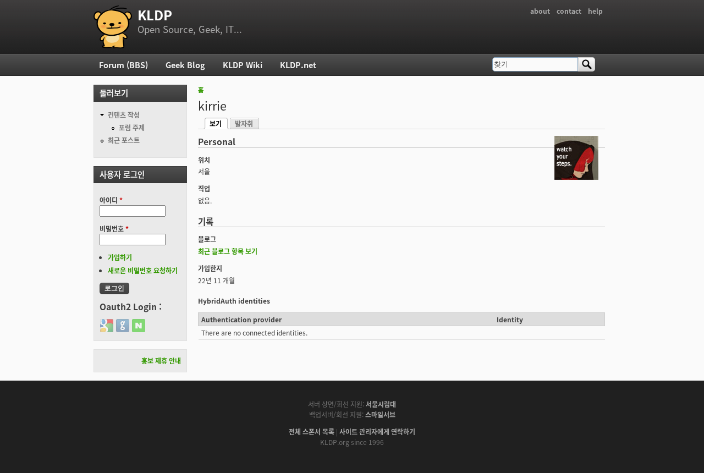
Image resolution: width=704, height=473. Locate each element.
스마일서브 (380, 414)
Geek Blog (185, 64)
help (595, 10)
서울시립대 (381, 404)
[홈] (113, 27)
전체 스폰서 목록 (311, 431)
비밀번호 (114, 228)
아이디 (111, 200)
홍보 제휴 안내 (161, 360)
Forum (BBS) (123, 64)
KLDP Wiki (242, 64)
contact (569, 10)
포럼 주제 (132, 127)
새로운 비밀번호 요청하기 (143, 270)
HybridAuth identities (234, 300)
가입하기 (120, 257)
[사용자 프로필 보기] (576, 177)
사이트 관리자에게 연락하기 (377, 431)
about (540, 10)
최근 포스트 (124, 140)
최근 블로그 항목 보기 (227, 251)
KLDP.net (298, 64)
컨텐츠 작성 (124, 114)
